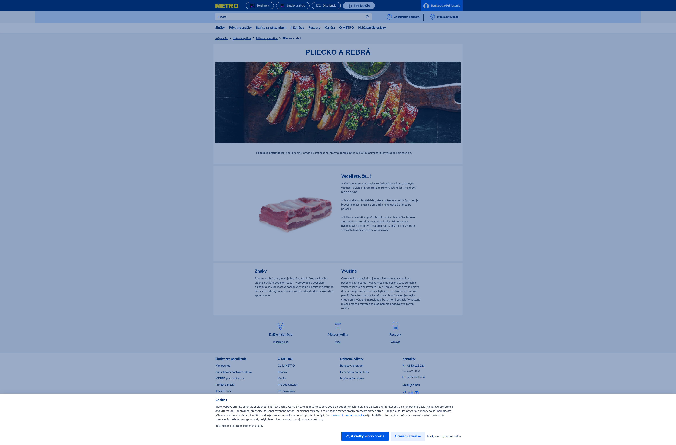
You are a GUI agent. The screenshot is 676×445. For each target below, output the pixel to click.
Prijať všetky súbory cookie (365, 436)
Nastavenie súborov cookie (444, 436)
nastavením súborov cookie (348, 415)
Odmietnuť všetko (408, 436)
